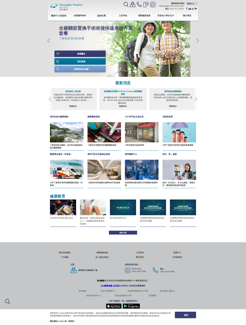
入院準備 (123, 15)
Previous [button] (50, 99)
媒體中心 (177, 252)
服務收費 (101, 15)
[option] (97, 32)
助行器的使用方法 (118, 218)
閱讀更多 (73, 106)
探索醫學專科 (80, 15)
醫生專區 (187, 15)
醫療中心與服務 (58, 15)
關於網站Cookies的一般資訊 (62, 321)
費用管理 (140, 257)
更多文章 (123, 232)
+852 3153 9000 (167, 271)
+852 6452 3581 (139, 271)
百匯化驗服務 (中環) (123, 295)
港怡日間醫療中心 (108, 291)
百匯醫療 (152, 295)
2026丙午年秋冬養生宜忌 (61, 218)
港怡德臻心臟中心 (167, 291)
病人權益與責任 (102, 257)
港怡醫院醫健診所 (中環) (137, 291)
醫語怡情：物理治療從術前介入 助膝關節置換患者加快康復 (92, 221)
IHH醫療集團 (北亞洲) (110, 285)
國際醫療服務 (144, 15)
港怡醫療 (101, 280)
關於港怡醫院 (65, 252)
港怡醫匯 (82, 291)
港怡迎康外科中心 (93, 295)
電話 (162, 269)
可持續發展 (177, 257)
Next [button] (196, 99)
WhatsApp (136, 268)
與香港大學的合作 (166, 15)
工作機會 (65, 257)
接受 (186, 315)
